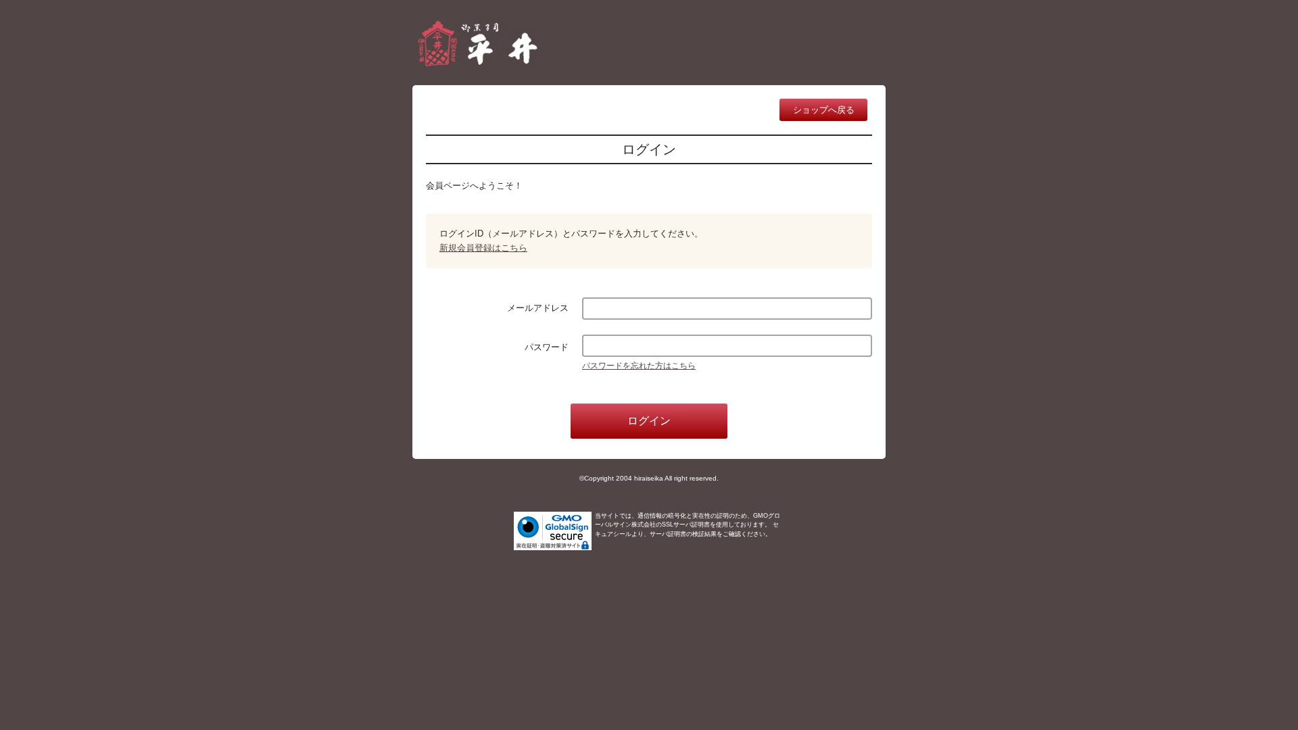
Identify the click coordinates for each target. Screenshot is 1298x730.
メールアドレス (538, 308)
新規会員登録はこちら (483, 248)
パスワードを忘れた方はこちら (639, 365)
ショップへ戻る (824, 110)
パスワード (547, 347)
